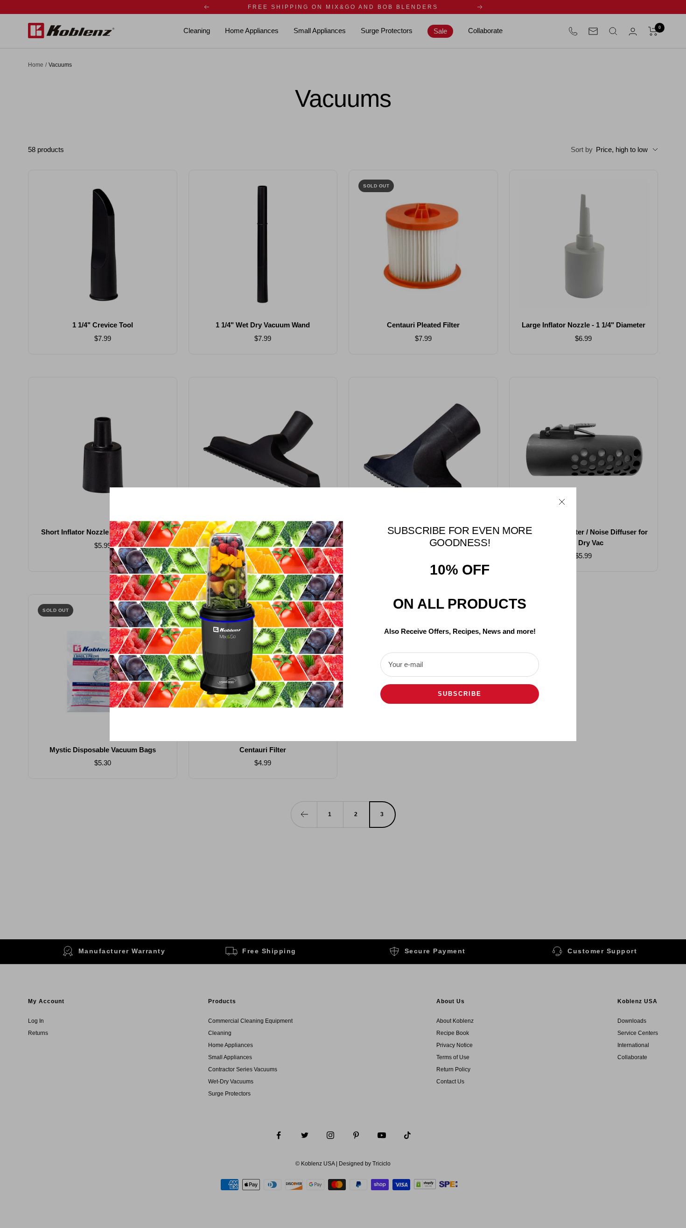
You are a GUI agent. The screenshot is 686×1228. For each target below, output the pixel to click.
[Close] (562, 502)
